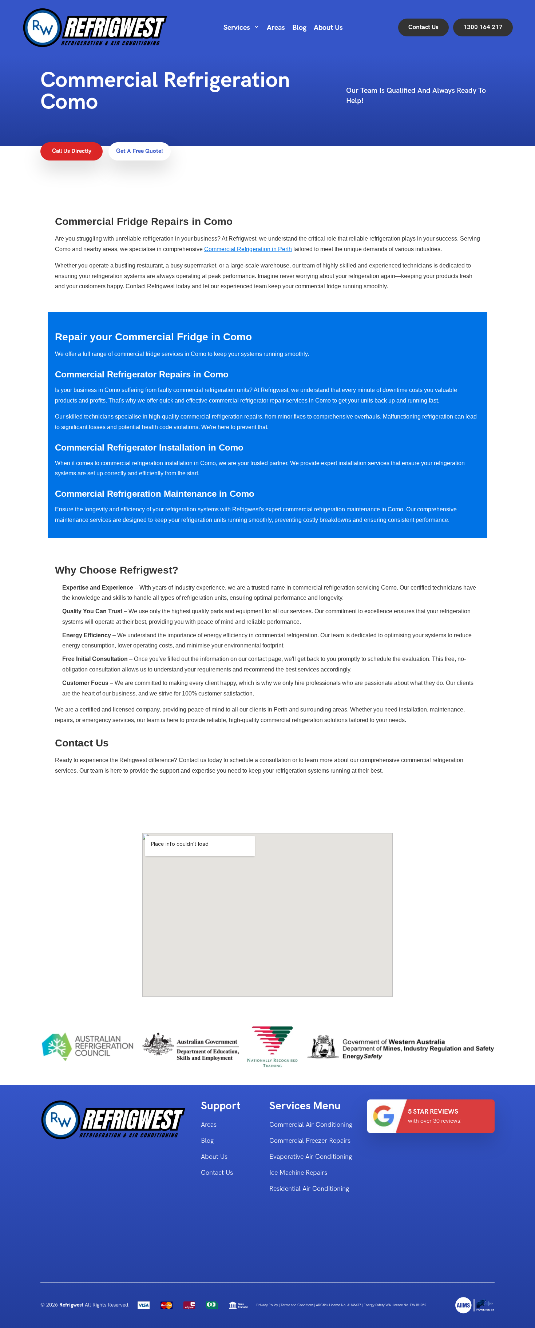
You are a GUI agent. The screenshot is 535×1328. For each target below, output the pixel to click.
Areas (276, 27)
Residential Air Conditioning (309, 1189)
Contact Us (423, 27)
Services (236, 27)
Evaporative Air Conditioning (310, 1157)
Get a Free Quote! (139, 151)
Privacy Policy (267, 1305)
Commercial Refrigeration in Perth (248, 249)
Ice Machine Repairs (298, 1173)
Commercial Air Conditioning (310, 1125)
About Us (328, 27)
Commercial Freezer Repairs (309, 1141)
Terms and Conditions (297, 1305)
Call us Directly (71, 151)
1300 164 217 (483, 27)
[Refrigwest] (475, 1305)
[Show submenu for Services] (256, 27)
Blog (299, 27)
